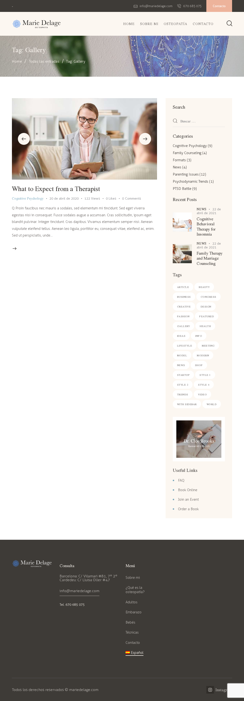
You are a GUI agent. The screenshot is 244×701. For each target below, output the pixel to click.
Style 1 (205, 375)
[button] (24, 139)
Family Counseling (187, 153)
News (177, 167)
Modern (203, 355)
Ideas (181, 336)
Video (202, 394)
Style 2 (182, 384)
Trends (182, 394)
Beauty (204, 287)
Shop (199, 365)
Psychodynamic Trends (190, 181)
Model (182, 355)
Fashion (183, 316)
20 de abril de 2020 (64, 199)
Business (184, 296)
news (181, 365)
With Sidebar (187, 404)
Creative (184, 306)
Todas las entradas (44, 61)
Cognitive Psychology (28, 198)
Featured (206, 316)
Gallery (183, 326)
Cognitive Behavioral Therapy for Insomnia (206, 226)
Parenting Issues (186, 174)
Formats (179, 160)
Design (206, 306)
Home (17, 61)
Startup (183, 375)
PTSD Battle (182, 189)
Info (198, 336)
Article (183, 287)
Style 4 (203, 384)
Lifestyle (184, 345)
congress (208, 296)
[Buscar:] (199, 121)
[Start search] (229, 24)
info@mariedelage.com (79, 591)
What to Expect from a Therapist (56, 188)
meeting (208, 345)
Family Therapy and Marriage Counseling (210, 258)
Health (205, 326)
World (212, 404)
